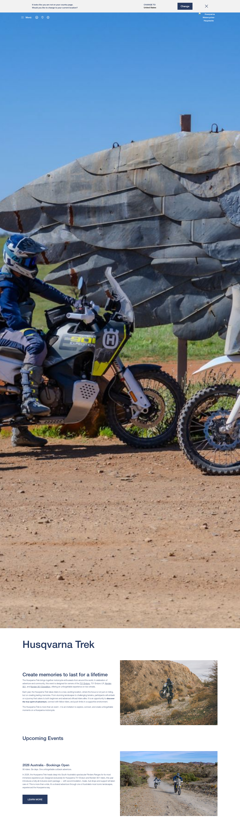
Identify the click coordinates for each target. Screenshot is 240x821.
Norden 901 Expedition (40, 687)
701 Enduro (85, 683)
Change (185, 6)
